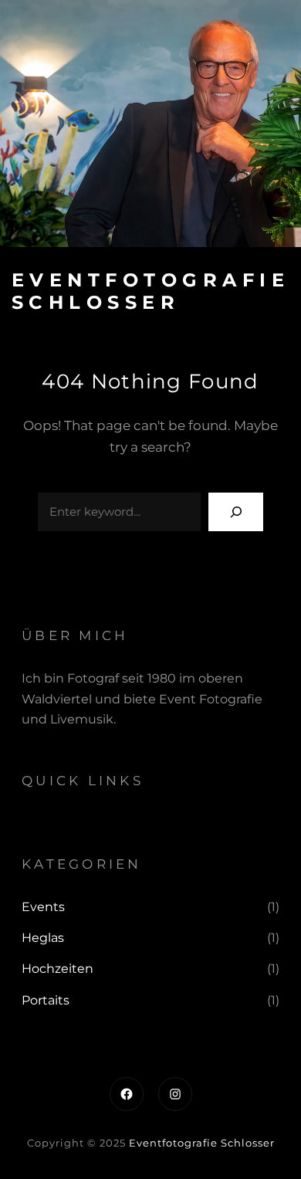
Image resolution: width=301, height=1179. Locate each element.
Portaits (45, 1000)
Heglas (43, 937)
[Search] (235, 511)
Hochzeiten (57, 968)
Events (43, 906)
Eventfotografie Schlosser (151, 291)
